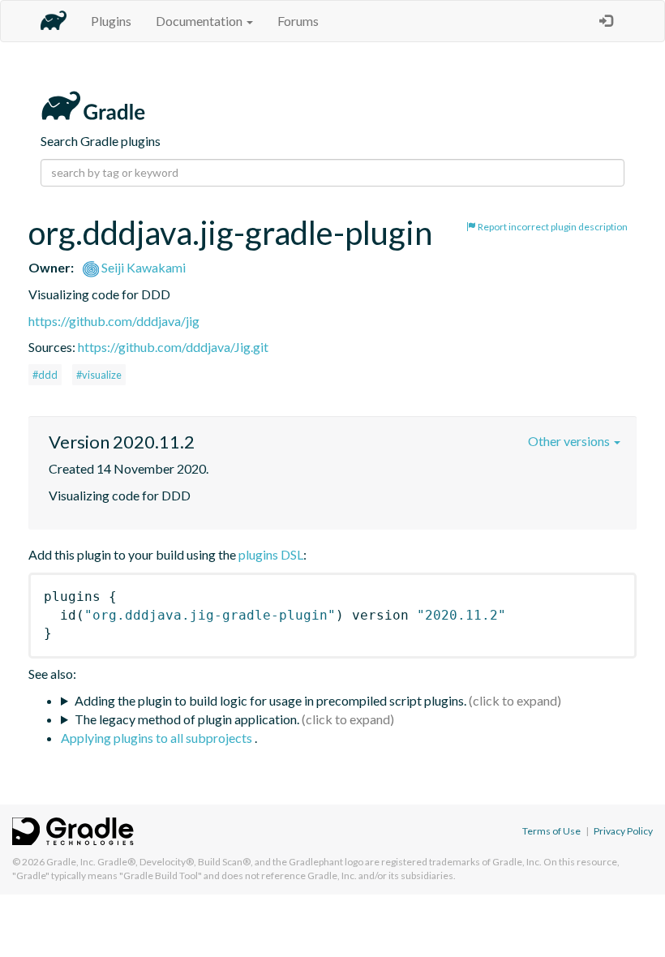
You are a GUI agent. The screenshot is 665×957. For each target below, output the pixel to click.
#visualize (99, 374)
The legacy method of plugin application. (187, 719)
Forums (298, 20)
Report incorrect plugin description (552, 227)
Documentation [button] (200, 20)
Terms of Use (551, 831)
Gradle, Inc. (71, 862)
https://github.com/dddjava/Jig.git (173, 346)
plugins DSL (270, 554)
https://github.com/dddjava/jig (114, 320)
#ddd (45, 374)
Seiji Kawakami (142, 267)
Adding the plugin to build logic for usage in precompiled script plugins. (270, 700)
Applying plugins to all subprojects (158, 737)
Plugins (111, 20)
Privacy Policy (623, 831)
